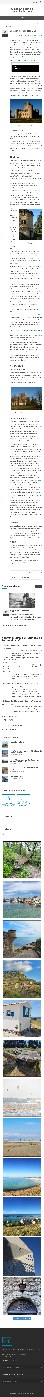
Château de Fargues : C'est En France (19, 645)
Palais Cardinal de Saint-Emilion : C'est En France (20, 668)
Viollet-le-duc (39, 37)
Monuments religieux (19, 625)
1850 (39, 315)
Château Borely (16, 776)
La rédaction (25, 577)
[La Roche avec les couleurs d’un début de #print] (22, 979)
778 (32, 183)
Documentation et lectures (11, 729)
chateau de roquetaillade (31, 35)
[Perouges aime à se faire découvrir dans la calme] (22, 1296)
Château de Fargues (29, 60)
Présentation (16, 64)
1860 (16, 317)
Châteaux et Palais (18, 24)
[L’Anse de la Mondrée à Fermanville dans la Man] (22, 1177)
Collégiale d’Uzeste (33, 480)
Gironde (33, 573)
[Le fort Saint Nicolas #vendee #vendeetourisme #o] (22, 939)
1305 (34, 200)
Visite (14, 71)
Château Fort (30, 24)
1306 (15, 237)
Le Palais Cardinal (29, 146)
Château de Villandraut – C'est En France (20, 701)
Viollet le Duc (28, 317)
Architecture (6, 24)
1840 (11, 311)
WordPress (30, 1393)
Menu (35, 2)
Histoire (15, 66)
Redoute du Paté (17, 742)
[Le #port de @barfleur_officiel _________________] (22, 899)
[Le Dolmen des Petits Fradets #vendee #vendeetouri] (22, 1058)
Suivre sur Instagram (23, 1318)
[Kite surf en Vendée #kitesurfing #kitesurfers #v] (22, 1097)
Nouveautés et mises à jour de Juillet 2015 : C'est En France (21, 658)
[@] (8, 835)
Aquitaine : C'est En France (14, 684)
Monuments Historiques (33, 335)
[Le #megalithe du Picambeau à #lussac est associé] (22, 860)
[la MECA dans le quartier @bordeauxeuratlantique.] (22, 1256)
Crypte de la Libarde (19, 611)
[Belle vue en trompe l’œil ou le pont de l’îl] (22, 1137)
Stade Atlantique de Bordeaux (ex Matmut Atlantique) (24, 761)
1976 (21, 330)
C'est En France (22, 9)
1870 (21, 317)
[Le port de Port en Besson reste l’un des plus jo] (22, 1216)
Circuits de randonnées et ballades (14, 725)
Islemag (12, 1393)
